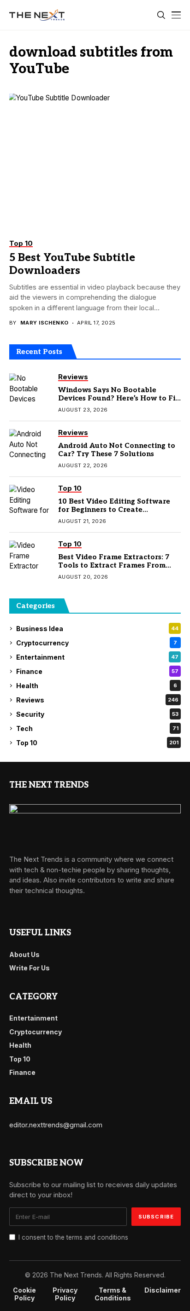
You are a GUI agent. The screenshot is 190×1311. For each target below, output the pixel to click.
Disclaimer (162, 1290)
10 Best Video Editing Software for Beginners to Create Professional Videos (114, 509)
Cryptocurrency (96, 643)
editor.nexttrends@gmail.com (55, 1124)
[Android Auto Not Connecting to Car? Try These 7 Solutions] (30, 445)
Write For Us (29, 968)
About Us (24, 954)
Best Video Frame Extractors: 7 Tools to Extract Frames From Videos (113, 565)
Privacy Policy (65, 1294)
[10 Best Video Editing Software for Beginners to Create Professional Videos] (30, 501)
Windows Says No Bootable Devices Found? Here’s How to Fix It (118, 398)
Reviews (97, 700)
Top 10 (97, 743)
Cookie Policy (24, 1294)
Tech (97, 728)
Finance (97, 671)
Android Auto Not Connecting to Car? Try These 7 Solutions (116, 449)
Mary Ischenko (44, 323)
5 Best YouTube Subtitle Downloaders (72, 264)
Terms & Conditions (113, 1294)
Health (96, 686)
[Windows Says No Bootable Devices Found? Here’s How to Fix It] (30, 389)
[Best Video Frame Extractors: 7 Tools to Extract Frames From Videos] (30, 556)
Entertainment (97, 657)
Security (97, 714)
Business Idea (97, 628)
